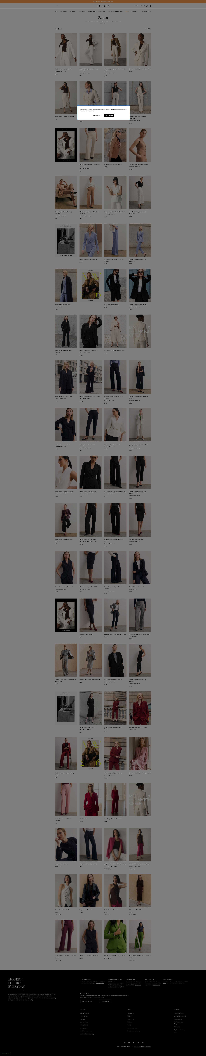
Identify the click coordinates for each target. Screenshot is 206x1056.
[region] (103, 113)
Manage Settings (97, 115)
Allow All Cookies (109, 115)
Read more (93, 110)
